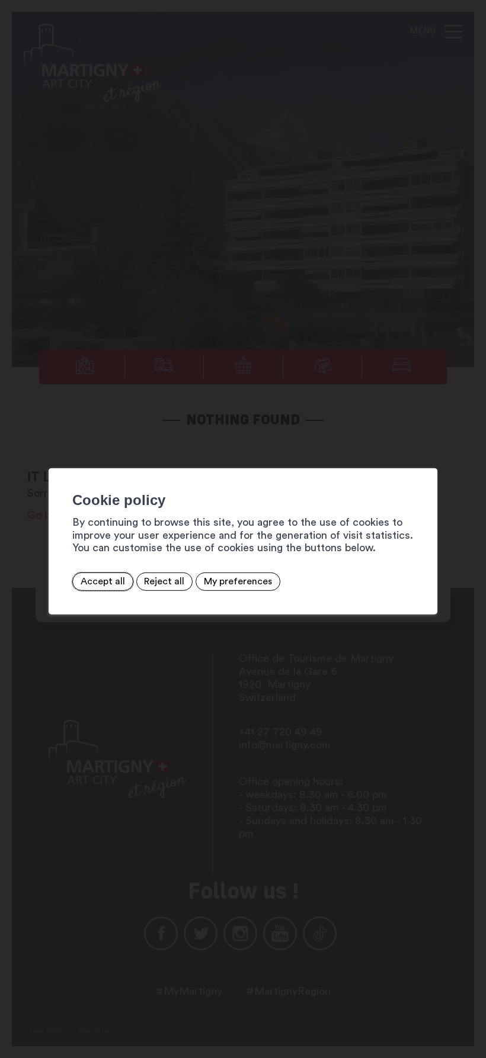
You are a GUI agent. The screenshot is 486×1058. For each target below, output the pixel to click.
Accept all (103, 581)
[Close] (426, 454)
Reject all (164, 581)
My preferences (238, 581)
